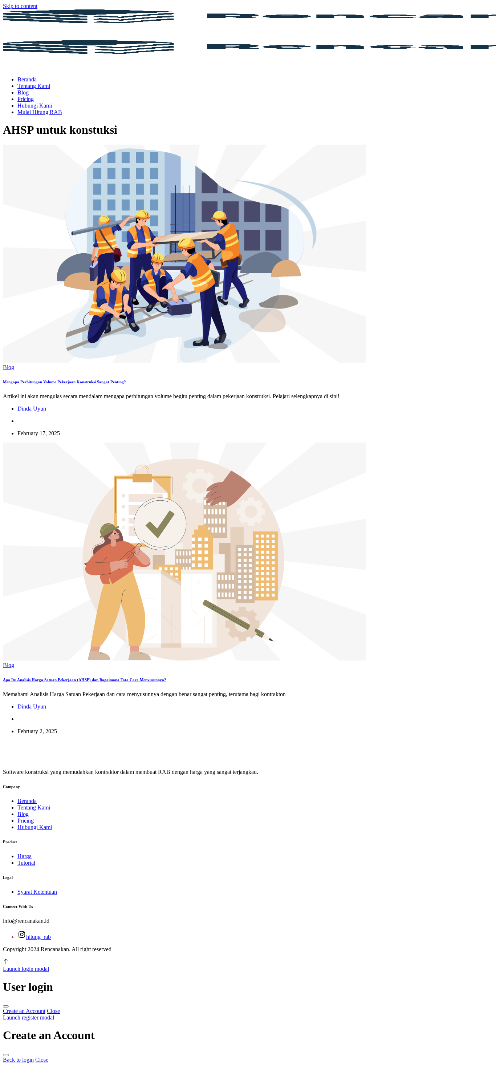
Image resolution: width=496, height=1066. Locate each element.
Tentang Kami (33, 86)
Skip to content (20, 6)
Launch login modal (26, 969)
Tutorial (26, 863)
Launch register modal (28, 1017)
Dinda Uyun (31, 408)
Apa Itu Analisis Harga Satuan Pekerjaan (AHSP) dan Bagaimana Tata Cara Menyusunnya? (84, 680)
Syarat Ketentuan (37, 892)
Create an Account (24, 1011)
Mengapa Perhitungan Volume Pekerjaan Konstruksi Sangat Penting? (64, 382)
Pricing (25, 99)
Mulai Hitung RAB (39, 112)
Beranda (27, 79)
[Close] (6, 1006)
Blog (23, 92)
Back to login (18, 1060)
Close (53, 1011)
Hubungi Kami (34, 105)
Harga (24, 856)
